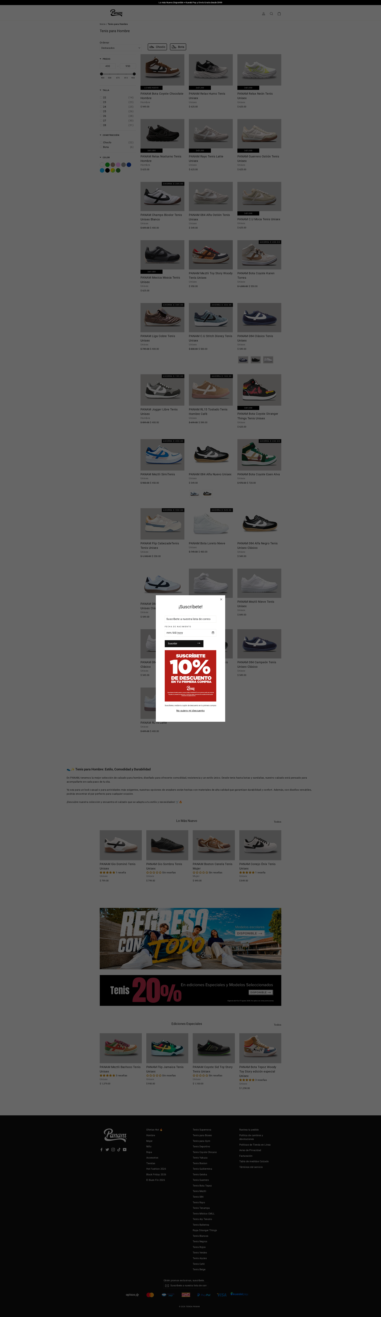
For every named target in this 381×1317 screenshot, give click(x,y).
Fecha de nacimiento (178, 627)
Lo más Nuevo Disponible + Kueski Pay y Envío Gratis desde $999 (190, 2)
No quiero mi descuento (190, 710)
